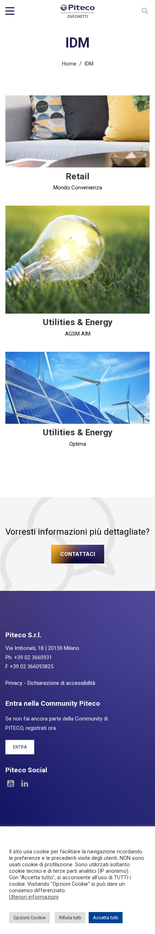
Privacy (13, 683)
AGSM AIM (77, 334)
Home (69, 63)
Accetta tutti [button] (105, 917)
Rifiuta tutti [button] (70, 917)
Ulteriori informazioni (33, 897)
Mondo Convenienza (77, 187)
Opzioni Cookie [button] (29, 917)
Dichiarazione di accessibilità (61, 683)
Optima (77, 444)
